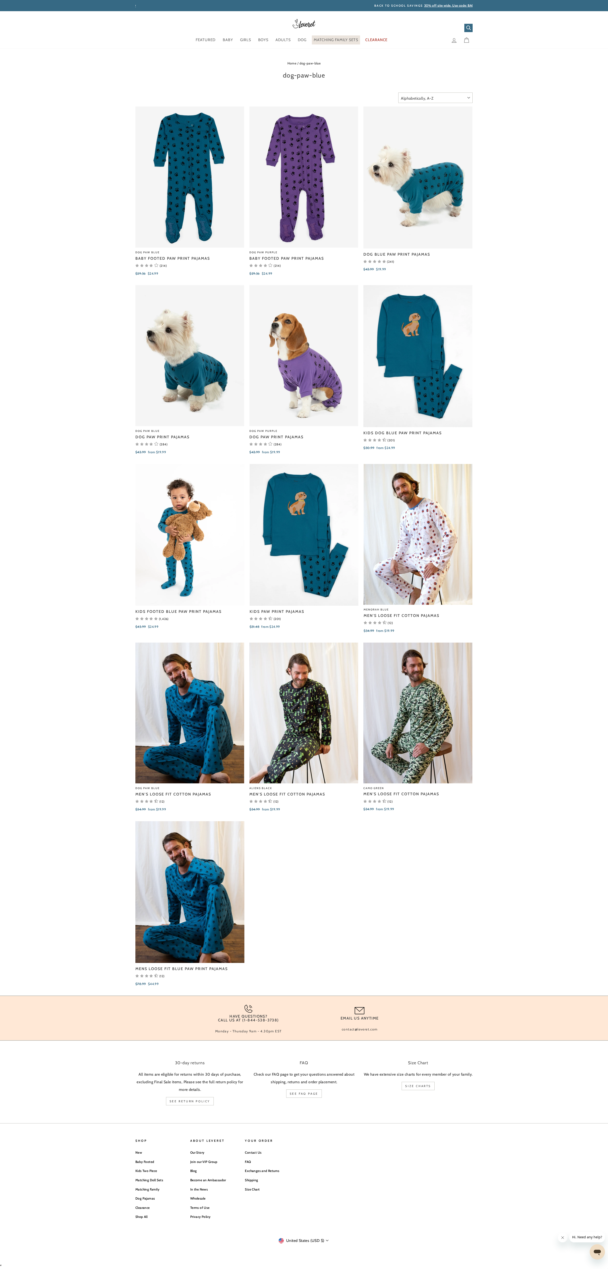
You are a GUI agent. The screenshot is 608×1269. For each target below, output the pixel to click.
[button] (378, 261)
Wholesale (198, 1198)
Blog (193, 1171)
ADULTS (283, 40)
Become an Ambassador (208, 1180)
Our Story (197, 1152)
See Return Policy (190, 1101)
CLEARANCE (376, 40)
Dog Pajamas (145, 1198)
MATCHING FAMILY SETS (336, 40)
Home (292, 63)
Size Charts (418, 1086)
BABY (228, 40)
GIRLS (245, 40)
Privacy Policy (200, 1217)
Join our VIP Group (203, 1162)
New (138, 1152)
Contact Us (253, 1152)
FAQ (248, 1162)
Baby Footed (144, 1162)
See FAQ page (304, 1093)
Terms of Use (200, 1208)
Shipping (251, 1180)
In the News (199, 1189)
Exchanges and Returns (262, 1171)
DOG (302, 40)
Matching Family (147, 1189)
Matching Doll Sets (149, 1180)
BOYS (263, 40)
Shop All (141, 1217)
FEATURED (206, 40)
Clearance (142, 1208)
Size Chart (252, 1189)
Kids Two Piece (146, 1171)
